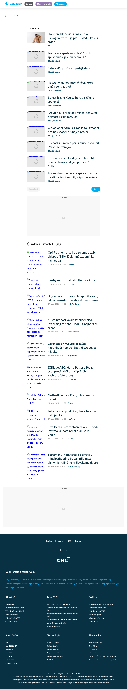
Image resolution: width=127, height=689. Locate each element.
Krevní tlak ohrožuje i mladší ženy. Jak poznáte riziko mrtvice (73, 114)
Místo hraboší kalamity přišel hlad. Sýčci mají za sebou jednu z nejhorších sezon (73, 324)
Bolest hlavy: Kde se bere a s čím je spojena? (71, 99)
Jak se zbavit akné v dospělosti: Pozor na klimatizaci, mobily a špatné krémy (72, 175)
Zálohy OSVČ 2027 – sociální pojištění (102, 656)
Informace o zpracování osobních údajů (94, 680)
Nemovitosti (95, 580)
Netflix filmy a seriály (54, 660)
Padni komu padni (95, 615)
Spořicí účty (93, 646)
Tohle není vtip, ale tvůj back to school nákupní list (73, 413)
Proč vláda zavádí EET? (97, 611)
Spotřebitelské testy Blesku (76, 580)
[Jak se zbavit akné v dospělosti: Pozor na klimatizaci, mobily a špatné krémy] (36, 177)
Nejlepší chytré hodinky (55, 653)
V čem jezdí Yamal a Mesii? (14, 611)
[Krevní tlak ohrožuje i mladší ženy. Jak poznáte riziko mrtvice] (36, 116)
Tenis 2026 (9, 653)
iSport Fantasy (56, 580)
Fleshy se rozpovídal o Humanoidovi (72, 280)
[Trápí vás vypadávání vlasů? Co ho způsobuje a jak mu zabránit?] (36, 56)
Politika (93, 597)
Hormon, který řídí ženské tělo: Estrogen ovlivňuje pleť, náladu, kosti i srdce (73, 38)
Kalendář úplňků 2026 (13, 618)
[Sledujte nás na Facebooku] (61, 550)
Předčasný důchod (95, 642)
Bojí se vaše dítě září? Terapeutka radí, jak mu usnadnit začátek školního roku (73, 298)
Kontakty (49, 541)
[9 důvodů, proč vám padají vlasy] (36, 71)
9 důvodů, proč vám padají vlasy (69, 68)
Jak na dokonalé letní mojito (56, 623)
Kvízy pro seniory (11, 615)
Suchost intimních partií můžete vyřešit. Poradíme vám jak (74, 145)
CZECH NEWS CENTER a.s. (73, 674)
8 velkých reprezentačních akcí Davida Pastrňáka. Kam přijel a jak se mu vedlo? (73, 431)
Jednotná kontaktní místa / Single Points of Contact (67, 683)
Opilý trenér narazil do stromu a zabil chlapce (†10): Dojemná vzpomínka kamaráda (72, 256)
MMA (7, 642)
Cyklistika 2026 (11, 663)
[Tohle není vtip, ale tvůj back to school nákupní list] (36, 415)
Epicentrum (9, 604)
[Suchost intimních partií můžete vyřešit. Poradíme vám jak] (36, 146)
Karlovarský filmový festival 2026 (59, 604)
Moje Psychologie (13, 580)
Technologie (53, 635)
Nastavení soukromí (25, 683)
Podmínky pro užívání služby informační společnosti (61, 680)
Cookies (112, 680)
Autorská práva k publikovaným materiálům (27, 680)
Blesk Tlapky (28, 580)
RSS (69, 541)
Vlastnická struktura (40, 683)
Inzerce (60, 541)
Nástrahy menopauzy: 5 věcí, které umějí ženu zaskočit (71, 84)
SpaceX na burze (53, 642)
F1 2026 (8, 656)
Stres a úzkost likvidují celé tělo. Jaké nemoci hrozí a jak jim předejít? (72, 160)
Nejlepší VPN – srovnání (55, 656)
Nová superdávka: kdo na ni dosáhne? (102, 604)
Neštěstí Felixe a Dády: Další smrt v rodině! (71, 397)
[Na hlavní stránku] (13, 4)
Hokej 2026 (9, 649)
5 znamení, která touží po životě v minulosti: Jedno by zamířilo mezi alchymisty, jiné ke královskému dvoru (73, 458)
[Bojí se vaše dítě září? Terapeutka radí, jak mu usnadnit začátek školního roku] (36, 304)
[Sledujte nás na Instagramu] (66, 550)
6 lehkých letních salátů (55, 626)
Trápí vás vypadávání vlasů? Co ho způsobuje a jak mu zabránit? (70, 55)
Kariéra (78, 541)
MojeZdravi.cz (8, 16)
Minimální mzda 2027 (96, 653)
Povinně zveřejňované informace (97, 683)
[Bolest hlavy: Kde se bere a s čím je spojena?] (36, 101)
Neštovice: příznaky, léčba (14, 608)
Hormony (19, 16)
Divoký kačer (93, 621)
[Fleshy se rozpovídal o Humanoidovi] (36, 284)
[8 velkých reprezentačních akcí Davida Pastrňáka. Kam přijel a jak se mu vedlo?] (36, 437)
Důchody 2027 (94, 649)
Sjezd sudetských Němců (97, 608)
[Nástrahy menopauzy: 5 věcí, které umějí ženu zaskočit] (36, 86)
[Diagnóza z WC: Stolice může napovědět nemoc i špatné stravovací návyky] (36, 352)
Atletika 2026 (10, 660)
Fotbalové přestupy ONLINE (53, 584)
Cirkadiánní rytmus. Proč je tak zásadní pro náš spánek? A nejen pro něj (73, 130)
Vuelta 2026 (18, 588)
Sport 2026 (11, 635)
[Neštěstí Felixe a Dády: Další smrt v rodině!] (36, 399)
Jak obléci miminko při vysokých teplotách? (62, 619)
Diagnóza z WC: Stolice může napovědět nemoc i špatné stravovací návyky (72, 347)
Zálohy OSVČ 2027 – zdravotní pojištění (103, 660)
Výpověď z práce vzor (96, 618)
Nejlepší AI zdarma (53, 649)
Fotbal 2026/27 (11, 646)
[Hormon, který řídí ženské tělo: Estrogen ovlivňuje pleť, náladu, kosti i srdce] (36, 39)
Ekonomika (95, 635)
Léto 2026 (52, 597)
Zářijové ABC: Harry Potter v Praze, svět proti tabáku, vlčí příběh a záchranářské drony (71, 371)
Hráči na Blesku (42, 580)
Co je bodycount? (11, 621)
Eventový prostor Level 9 (78, 584)
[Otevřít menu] (120, 3)
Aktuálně (10, 597)
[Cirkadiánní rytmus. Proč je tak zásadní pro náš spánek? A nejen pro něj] (36, 131)
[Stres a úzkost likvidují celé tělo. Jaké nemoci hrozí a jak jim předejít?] (36, 161)
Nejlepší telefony (53, 646)
